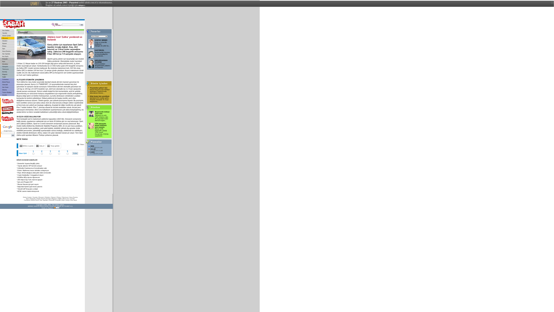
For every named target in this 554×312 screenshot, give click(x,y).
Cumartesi (5, 79)
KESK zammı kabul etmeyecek (28, 191)
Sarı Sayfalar (6, 54)
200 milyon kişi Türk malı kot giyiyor (29, 180)
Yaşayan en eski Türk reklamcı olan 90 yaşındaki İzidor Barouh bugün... (101, 117)
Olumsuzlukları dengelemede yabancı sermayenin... (102, 65)
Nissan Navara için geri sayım (28, 184)
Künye (68, 200)
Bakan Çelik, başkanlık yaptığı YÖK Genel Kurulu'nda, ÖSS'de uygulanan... (101, 132)
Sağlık (4, 77)
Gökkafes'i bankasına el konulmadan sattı (32, 168)
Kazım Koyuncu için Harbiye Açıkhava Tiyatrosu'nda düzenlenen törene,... (100, 91)
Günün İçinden (6, 35)
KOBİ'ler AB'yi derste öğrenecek (28, 177)
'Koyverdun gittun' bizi (98, 88)
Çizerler (4, 95)
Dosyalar (5, 59)
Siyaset (4, 43)
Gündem (4, 41)
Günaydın (5, 66)
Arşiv (3, 61)
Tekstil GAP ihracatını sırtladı (27, 189)
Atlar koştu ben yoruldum (99, 96)
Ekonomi (5, 38)
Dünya (4, 46)
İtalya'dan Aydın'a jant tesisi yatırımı (29, 186)
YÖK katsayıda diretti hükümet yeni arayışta (101, 125)
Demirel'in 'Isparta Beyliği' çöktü (28, 163)
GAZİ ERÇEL (99, 50)
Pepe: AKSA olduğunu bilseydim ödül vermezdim (34, 173)
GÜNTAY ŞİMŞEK (101, 40)
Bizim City (66, 198)
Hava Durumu (6, 51)
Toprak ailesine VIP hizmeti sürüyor (29, 166)
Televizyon (5, 69)
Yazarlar (4, 33)
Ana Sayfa (5, 56)
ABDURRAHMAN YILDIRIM (101, 61)
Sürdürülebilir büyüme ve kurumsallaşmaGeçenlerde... (102, 54)
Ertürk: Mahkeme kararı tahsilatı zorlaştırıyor (33, 170)
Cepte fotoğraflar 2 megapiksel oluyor (30, 175)
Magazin (4, 74)
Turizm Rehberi (7, 92)
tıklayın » (81, 5)
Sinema (4, 90)
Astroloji (4, 72)
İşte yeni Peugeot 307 (25, 182)
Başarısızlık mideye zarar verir (102, 112)
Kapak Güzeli (41, 198)
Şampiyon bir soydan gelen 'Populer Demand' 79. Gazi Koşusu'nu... (99, 99)
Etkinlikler (5, 64)
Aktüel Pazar (6, 82)
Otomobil (5, 84)
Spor (3, 48)
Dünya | (59, 197)
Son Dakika (5, 30)
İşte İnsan (5, 87)
